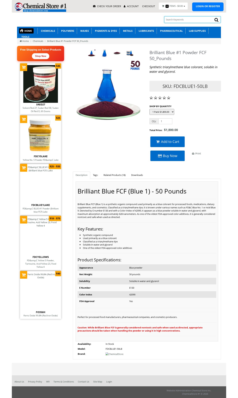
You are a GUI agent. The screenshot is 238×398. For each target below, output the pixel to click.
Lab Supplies (196, 30)
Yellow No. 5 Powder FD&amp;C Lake (41, 159)
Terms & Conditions (63, 381)
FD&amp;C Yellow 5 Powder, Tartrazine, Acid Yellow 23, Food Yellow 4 (40, 263)
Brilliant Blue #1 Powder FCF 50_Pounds (67, 41)
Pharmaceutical (171, 30)
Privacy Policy (35, 381)
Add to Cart (169, 141)
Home (28, 30)
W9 (47, 381)
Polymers (67, 30)
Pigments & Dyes (105, 30)
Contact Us (83, 381)
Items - (175, 6)
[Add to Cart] (23, 67)
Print (198, 153)
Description (81, 175)
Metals (127, 30)
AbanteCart (218, 390)
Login (109, 381)
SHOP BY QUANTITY (160, 106)
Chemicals (47, 30)
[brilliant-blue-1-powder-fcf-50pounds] (108, 94)
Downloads (137, 175)
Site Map (97, 381)
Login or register (208, 6)
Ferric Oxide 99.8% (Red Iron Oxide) (41, 315)
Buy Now (169, 155)
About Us (19, 381)
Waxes (84, 30)
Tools (24, 36)
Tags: (95, 175)
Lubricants (145, 30)
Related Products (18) (114, 175)
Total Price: (163, 130)
